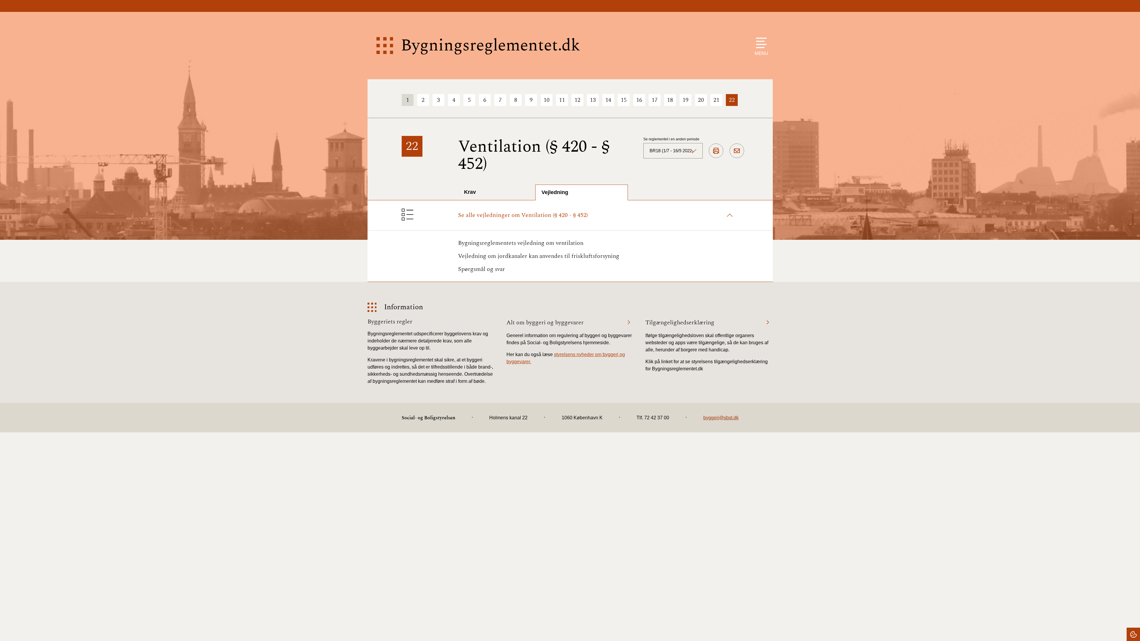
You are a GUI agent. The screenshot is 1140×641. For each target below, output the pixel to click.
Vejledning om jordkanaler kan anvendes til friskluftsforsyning (538, 256)
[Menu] (760, 43)
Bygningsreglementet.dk (490, 45)
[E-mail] (736, 151)
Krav (470, 192)
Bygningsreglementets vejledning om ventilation (520, 243)
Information (403, 307)
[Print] (716, 151)
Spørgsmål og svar (481, 269)
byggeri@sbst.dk (721, 417)
